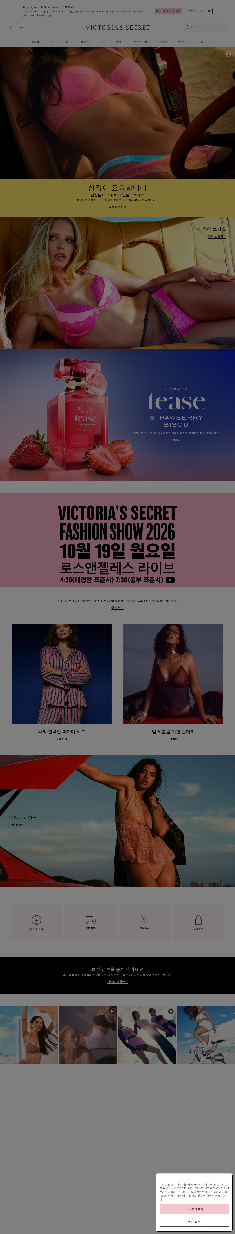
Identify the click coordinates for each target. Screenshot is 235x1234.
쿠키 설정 (194, 1221)
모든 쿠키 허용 (194, 1209)
